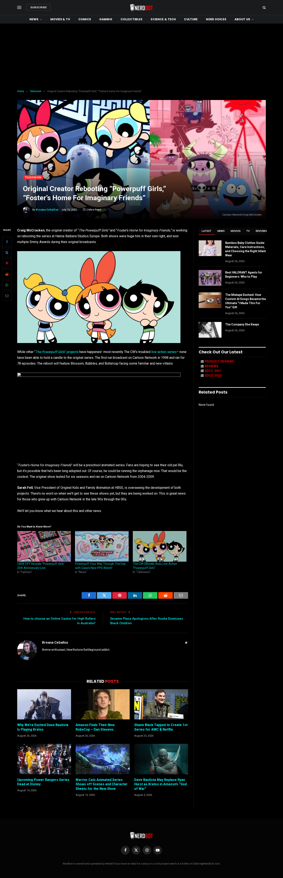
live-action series (164, 352)
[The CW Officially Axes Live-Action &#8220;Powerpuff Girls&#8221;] (159, 546)
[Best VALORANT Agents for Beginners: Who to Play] (210, 278)
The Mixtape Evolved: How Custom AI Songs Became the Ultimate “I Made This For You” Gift (245, 301)
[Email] (7, 296)
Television (33, 177)
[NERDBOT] (141, 7)
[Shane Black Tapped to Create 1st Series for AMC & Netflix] (161, 704)
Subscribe (38, 7)
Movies (236, 230)
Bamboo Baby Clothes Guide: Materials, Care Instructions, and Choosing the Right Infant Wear (245, 249)
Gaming (105, 19)
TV (248, 230)
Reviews (261, 230)
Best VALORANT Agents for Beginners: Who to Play (243, 274)
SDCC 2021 (213, 371)
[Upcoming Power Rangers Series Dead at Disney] (44, 759)
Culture (191, 19)
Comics (84, 19)
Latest (207, 230)
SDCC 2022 (213, 375)
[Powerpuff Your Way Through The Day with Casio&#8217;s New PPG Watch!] (102, 546)
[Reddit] (7, 274)
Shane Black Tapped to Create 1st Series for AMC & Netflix (160, 727)
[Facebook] (7, 242)
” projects (57, 352)
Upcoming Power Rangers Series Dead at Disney (43, 782)
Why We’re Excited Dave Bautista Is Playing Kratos (42, 727)
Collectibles (132, 19)
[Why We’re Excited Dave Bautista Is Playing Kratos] (44, 704)
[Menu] (19, 7)
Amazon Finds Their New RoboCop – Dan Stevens (95, 727)
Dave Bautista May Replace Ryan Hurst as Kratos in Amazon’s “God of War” (160, 784)
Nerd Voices (216, 19)
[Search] (264, 7)
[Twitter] (7, 253)
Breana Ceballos (47, 209)
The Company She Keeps (242, 324)
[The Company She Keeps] (210, 330)
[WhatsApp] (7, 285)
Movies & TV (60, 19)
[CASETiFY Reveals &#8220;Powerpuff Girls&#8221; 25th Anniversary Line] (44, 546)
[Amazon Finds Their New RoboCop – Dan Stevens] (102, 704)
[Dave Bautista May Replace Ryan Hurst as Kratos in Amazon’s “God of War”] (161, 759)
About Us (242, 19)
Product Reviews (219, 361)
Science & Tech (163, 19)
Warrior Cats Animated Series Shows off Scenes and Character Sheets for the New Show (102, 784)
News (34, 19)
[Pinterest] (7, 263)
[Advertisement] (141, 57)
